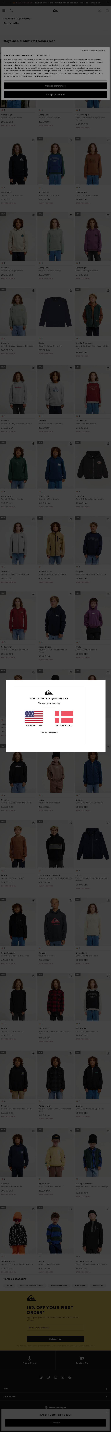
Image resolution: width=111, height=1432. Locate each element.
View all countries (49, 732)
